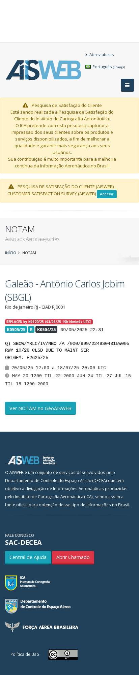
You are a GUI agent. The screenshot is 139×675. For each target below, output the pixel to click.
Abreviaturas (101, 54)
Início (10, 252)
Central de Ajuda (28, 557)
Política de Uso (24, 654)
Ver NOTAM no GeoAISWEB (40, 408)
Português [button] (108, 66)
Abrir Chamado (73, 557)
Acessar (107, 193)
